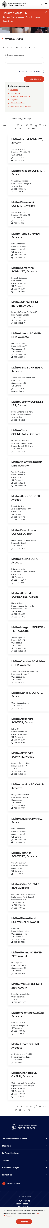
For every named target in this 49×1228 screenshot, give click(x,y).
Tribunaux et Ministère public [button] (14, 1138)
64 (36, 125)
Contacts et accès (13, 1184)
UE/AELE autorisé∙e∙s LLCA (20, 96)
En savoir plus (8, 21)
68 (20, 128)
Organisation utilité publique (20, 106)
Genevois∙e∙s (15, 93)
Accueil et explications (29, 71)
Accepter (24, 1222)
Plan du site (24, 1201)
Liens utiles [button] (7, 1175)
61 (22, 125)
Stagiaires (14, 99)
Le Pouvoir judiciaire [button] (10, 1153)
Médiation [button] (6, 1146)
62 (27, 125)
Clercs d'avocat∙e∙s (17, 103)
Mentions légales (24, 1204)
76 (29, 128)
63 (31, 125)
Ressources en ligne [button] (10, 1167)
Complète (14, 90)
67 (16, 128)
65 (40, 125)
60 (18, 125)
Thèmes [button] (5, 1160)
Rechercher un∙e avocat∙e (14, 55)
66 (44, 125)
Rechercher (35, 79)
